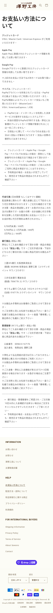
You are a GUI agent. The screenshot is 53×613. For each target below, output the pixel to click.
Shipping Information (15, 527)
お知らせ (9, 455)
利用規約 (9, 510)
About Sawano (12, 545)
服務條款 (38, 603)
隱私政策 (29, 603)
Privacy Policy (11, 533)
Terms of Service (13, 539)
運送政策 (47, 603)
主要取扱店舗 (11, 468)
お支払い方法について (15, 485)
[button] (5, 5)
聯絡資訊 (32, 607)
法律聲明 (23, 607)
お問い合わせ (11, 449)
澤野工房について (13, 462)
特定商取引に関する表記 (16, 497)
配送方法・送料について (16, 491)
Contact (9, 551)
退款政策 (20, 603)
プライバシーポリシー (15, 503)
